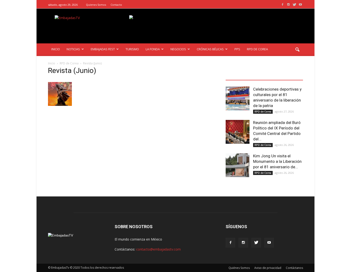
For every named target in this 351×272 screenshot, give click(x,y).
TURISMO (132, 49)
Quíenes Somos (96, 4)
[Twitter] (294, 4)
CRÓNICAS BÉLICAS (210, 49)
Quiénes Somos (239, 268)
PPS (237, 49)
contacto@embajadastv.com (158, 249)
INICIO (55, 49)
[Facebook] (282, 4)
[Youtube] (300, 4)
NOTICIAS (73, 49)
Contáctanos (294, 268)
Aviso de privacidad (267, 268)
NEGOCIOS (178, 49)
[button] (297, 50)
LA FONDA (153, 49)
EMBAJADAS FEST (103, 49)
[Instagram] (288, 4)
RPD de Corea (263, 111)
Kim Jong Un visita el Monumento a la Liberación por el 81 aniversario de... (277, 161)
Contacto (116, 4)
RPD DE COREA (257, 49)
